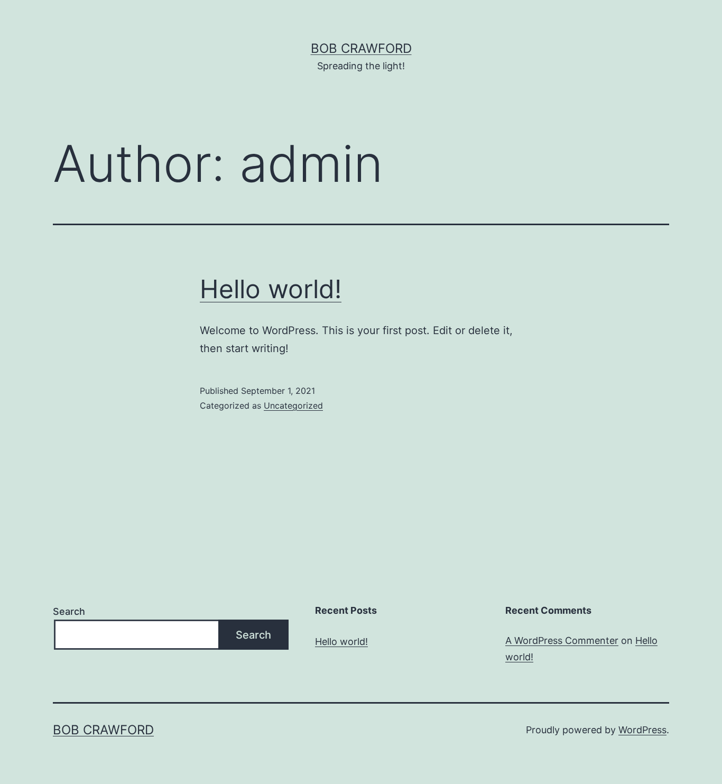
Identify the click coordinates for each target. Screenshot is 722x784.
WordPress (642, 729)
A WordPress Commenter (561, 640)
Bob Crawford (361, 48)
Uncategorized (293, 405)
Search (69, 611)
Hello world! (270, 289)
